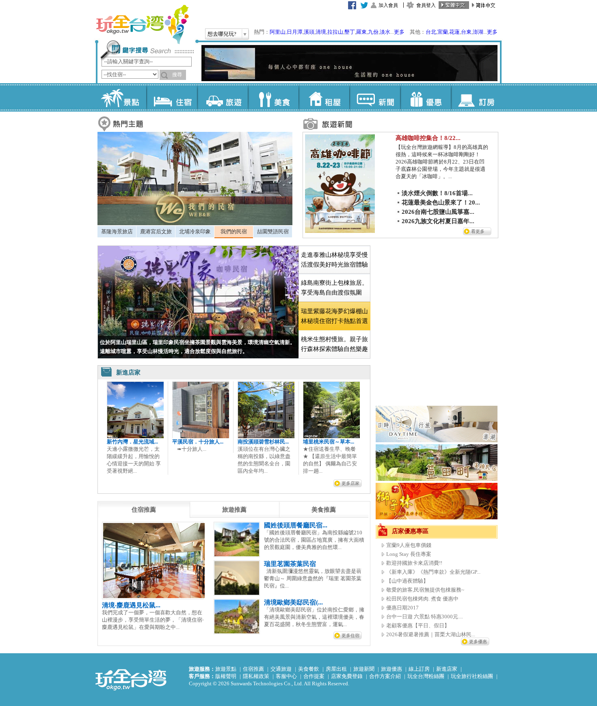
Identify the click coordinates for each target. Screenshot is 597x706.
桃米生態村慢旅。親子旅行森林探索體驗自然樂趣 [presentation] (334, 344)
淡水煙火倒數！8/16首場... (437, 193)
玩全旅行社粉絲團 (472, 676)
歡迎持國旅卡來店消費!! (414, 563)
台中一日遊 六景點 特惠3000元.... (424, 616)
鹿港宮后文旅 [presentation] (156, 231)
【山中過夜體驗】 (407, 581)
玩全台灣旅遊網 (142, 24)
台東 (466, 32)
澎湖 (478, 32)
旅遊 (222, 97)
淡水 (385, 32)
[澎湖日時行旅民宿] (437, 440)
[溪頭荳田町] (437, 479)
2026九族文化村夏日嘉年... (438, 221)
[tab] (116, 231)
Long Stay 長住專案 (408, 554)
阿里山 (278, 32)
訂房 (476, 97)
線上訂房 (419, 669)
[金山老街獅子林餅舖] (437, 517)
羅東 (361, 32)
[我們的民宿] (194, 223)
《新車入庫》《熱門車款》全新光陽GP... (433, 572)
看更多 (478, 231)
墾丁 (349, 32)
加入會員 (388, 5)
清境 (321, 32)
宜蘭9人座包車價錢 (408, 545)
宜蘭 (442, 32)
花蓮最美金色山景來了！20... (441, 202)
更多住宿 (350, 635)
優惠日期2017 (402, 608)
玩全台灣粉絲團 (425, 676)
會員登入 (426, 5)
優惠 (425, 97)
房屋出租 (336, 669)
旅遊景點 (225, 669)
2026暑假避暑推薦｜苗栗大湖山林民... (430, 634)
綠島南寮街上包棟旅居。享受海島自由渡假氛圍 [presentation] (334, 288)
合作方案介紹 (385, 676)
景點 (120, 97)
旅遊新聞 (363, 669)
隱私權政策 (256, 676)
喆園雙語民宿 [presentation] (273, 231)
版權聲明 (225, 676)
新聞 (374, 97)
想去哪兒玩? (222, 34)
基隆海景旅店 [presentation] (117, 231)
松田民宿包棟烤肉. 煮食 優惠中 (422, 599)
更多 (399, 32)
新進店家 (446, 669)
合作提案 (313, 676)
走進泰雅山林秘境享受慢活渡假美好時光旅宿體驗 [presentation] (334, 260)
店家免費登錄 (347, 676)
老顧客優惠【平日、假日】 (418, 625)
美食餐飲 (308, 669)
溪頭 (309, 32)
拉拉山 (335, 32)
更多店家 (350, 483)
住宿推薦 (253, 669)
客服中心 (286, 676)
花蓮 (454, 32)
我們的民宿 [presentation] (234, 231)
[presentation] (144, 510)
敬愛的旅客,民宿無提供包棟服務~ (425, 590)
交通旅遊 (281, 669)
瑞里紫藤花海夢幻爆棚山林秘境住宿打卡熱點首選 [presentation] (334, 316)
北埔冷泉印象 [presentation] (195, 231)
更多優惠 (478, 641)
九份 (373, 32)
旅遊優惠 (391, 669)
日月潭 (295, 32)
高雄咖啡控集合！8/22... (428, 138)
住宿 (171, 97)
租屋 (323, 97)
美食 (273, 97)
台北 (431, 32)
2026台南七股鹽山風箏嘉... (438, 212)
